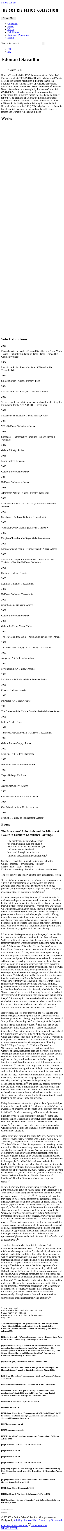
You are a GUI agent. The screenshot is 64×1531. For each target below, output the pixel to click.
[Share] (5, 1509)
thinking (18, 1520)
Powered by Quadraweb (50, 1520)
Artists (10, 26)
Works (10, 29)
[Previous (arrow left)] (2, 1512)
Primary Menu (8, 18)
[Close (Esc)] (2, 1509)
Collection (12, 23)
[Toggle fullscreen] (8, 1509)
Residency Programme (18, 35)
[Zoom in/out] (12, 1509)
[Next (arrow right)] (5, 1512)
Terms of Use (30, 1520)
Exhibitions (13, 32)
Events (10, 37)
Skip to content (8, 2)
